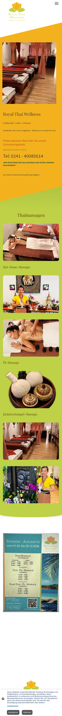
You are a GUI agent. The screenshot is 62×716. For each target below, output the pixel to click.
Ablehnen (27, 712)
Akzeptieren (13, 712)
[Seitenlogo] (17, 11)
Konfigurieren (12, 706)
